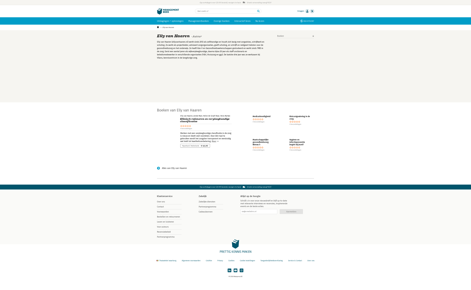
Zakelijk (203, 196)
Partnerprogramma (166, 237)
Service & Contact (295, 261)
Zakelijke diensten (207, 202)
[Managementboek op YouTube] (235, 270)
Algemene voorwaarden (191, 261)
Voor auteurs (163, 227)
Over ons (161, 202)
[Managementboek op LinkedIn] (229, 270)
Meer (214, 141)
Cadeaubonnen (206, 212)
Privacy (220, 261)
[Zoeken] (258, 11)
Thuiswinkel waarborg (168, 261)
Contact (160, 207)
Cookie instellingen (247, 261)
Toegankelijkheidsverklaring (271, 261)
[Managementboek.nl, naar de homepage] (168, 14)
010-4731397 (309, 21)
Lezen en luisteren (165, 222)
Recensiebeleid (164, 232)
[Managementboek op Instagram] (241, 270)
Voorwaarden (163, 212)
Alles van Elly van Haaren (174, 168)
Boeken (280, 36)
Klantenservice (164, 196)
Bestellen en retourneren (168, 217)
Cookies (231, 261)
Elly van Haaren (168, 27)
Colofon (209, 261)
